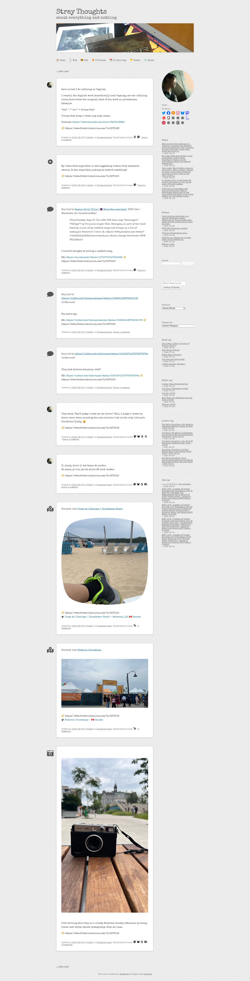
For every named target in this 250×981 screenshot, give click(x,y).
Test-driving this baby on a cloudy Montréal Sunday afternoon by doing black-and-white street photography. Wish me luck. (177, 220)
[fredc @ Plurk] (164, 118)
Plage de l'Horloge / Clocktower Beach (100, 509)
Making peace (168, 244)
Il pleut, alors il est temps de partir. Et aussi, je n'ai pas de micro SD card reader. (176, 182)
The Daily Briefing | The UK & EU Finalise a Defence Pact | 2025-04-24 (177, 443)
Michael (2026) (168, 405)
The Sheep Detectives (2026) (175, 389)
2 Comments (66, 945)
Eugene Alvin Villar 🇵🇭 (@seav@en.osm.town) (101, 209)
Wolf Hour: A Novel (171, 350)
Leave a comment (121, 332)
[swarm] (134, 626)
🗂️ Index (135, 60)
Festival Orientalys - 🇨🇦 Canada (84, 720)
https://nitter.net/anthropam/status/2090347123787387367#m (111, 354)
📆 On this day (117, 60)
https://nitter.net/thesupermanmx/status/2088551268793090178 (99, 298)
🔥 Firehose (99, 60)
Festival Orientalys (89, 650)
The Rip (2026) (168, 393)
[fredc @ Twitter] (164, 113)
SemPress (148, 974)
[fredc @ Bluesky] (182, 113)
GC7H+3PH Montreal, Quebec (174, 229)
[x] (145, 437)
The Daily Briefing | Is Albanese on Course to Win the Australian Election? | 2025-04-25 (177, 435)
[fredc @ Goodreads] (168, 118)
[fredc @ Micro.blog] (173, 113)
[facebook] (145, 485)
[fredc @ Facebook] (168, 113)
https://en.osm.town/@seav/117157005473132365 (94, 257)
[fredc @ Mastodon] (187, 113)
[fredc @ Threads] (178, 123)
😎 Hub (84, 60)
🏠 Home (61, 60)
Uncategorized (104, 138)
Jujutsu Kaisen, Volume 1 (173, 364)
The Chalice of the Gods (173, 360)
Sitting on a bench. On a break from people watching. (176, 239)
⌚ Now (73, 60)
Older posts (62, 71)
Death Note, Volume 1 (172, 355)
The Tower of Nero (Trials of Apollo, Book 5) (175, 345)
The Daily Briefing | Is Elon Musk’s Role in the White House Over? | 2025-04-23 (176, 452)
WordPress (124, 974)
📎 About (149, 60)
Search (165, 261)
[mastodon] (138, 138)
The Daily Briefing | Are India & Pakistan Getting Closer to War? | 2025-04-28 (177, 426)
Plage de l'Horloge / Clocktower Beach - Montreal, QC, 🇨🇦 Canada (103, 617)
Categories (167, 323)
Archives (166, 305)
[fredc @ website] (173, 118)
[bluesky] (138, 437)
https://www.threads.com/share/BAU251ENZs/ (98, 122)
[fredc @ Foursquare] (187, 118)
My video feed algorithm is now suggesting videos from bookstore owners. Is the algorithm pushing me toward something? (177, 160)
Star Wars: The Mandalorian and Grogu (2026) (177, 399)
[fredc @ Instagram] (178, 113)
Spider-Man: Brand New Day (175, 384)
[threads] (134, 138)
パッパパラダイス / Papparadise (176, 484)
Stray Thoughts (81, 12)
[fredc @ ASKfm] (164, 123)
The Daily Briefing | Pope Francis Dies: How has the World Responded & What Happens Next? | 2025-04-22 (177, 461)
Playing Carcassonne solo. (175, 233)
